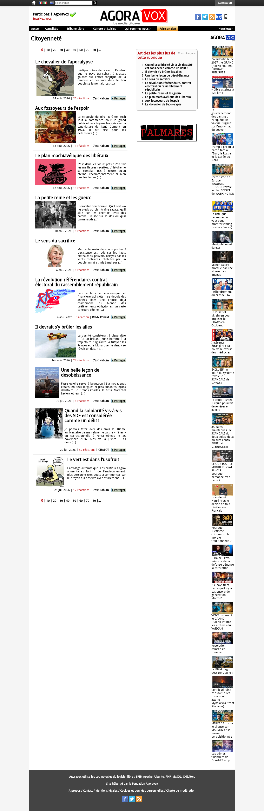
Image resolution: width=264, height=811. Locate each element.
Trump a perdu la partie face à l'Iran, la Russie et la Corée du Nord (222, 153)
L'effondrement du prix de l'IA (221, 293)
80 (94, 50)
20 (54, 50)
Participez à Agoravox (51, 14)
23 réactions (81, 98)
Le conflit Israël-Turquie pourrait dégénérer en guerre (222, 404)
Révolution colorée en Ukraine (218, 649)
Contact (88, 790)
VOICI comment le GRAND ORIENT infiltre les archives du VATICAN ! (221, 622)
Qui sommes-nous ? (138, 28)
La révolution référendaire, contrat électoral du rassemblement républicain (76, 282)
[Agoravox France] (40, 2)
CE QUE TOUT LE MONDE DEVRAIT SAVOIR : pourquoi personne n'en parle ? (222, 472)
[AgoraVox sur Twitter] (205, 18)
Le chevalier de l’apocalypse (64, 61)
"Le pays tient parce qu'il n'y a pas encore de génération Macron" (221, 591)
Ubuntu (159, 776)
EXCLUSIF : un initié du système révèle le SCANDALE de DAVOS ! (222, 376)
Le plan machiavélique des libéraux (71, 155)
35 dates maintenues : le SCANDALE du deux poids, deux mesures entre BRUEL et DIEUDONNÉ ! (222, 436)
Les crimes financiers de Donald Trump (220, 757)
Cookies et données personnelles (142, 790)
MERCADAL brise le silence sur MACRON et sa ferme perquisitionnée (222, 730)
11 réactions (81, 145)
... (99, 50)
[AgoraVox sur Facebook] (198, 18)
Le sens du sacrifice (55, 240)
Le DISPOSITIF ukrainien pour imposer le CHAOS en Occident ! (221, 319)
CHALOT (103, 449)
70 (87, 50)
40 (68, 50)
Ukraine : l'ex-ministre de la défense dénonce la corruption (222, 563)
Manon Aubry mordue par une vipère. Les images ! (222, 269)
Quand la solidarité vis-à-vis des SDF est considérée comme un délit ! (93, 415)
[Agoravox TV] (51, 2)
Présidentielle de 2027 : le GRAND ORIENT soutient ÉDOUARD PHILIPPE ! (222, 66)
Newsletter (225, 28)
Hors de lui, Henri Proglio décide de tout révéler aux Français (220, 504)
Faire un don (167, 28)
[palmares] (167, 140)
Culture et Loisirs (104, 28)
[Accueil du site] (134, 24)
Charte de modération (180, 790)
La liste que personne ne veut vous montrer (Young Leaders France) (221, 220)
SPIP (138, 776)
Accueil (35, 28)
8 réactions (82, 231)
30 (61, 50)
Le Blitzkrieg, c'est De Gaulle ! (222, 671)
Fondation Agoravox (145, 783)
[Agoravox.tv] (222, 40)
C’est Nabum (101, 98)
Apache (148, 776)
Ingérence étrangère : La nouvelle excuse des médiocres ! (221, 347)
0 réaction (82, 317)
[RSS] (212, 18)
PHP (168, 776)
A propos (74, 790)
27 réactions (81, 360)
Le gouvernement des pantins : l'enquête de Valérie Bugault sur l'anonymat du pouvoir (221, 119)
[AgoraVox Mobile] (226, 18)
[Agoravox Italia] (45, 2)
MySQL (176, 776)
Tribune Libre (75, 28)
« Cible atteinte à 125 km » (222, 91)
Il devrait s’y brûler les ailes (63, 327)
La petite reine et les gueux (63, 197)
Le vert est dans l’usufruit (93, 459)
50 (74, 50)
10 (48, 50)
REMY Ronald (100, 317)
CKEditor (188, 776)
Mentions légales (106, 790)
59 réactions (87, 449)
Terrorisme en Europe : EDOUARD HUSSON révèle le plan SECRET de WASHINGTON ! (222, 187)
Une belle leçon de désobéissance (80, 372)
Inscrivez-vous (42, 18)
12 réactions (81, 490)
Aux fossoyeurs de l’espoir (62, 108)
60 (81, 50)
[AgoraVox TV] (219, 18)
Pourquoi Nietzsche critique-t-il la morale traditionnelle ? (221, 534)
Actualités (51, 28)
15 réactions (81, 188)
